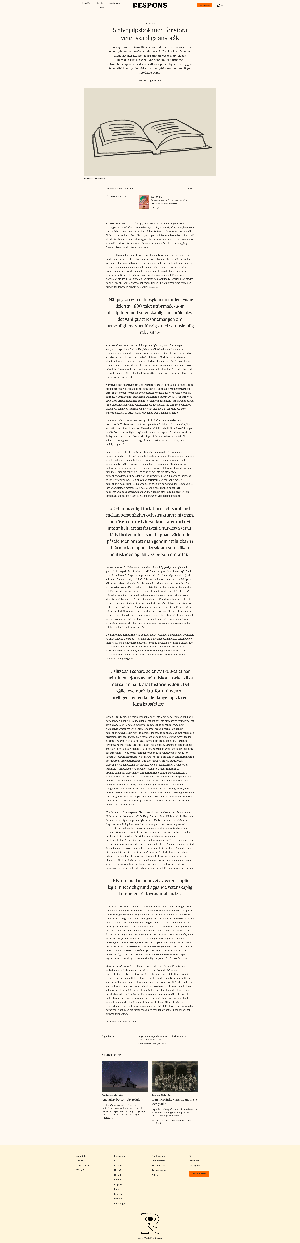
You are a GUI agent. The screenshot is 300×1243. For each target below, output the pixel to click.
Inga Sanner (154, 80)
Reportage (119, 1203)
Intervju (118, 1198)
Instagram (194, 1165)
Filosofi (101, 7)
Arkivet (155, 1174)
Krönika (118, 1193)
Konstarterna (114, 3)
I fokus (117, 1189)
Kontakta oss (158, 1165)
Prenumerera (204, 5)
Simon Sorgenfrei (116, 1095)
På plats (118, 1184)
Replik (117, 1179)
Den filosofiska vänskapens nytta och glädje (174, 1102)
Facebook (194, 1160)
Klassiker (105, 1095)
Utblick (118, 1170)
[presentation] (125, 1076)
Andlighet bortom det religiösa (122, 1099)
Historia (99, 3)
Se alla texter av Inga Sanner (152, 1043)
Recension (150, 23)
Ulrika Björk (166, 1095)
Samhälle (86, 3)
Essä (116, 1160)
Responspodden (160, 1170)
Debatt (117, 1174)
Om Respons (158, 1156)
